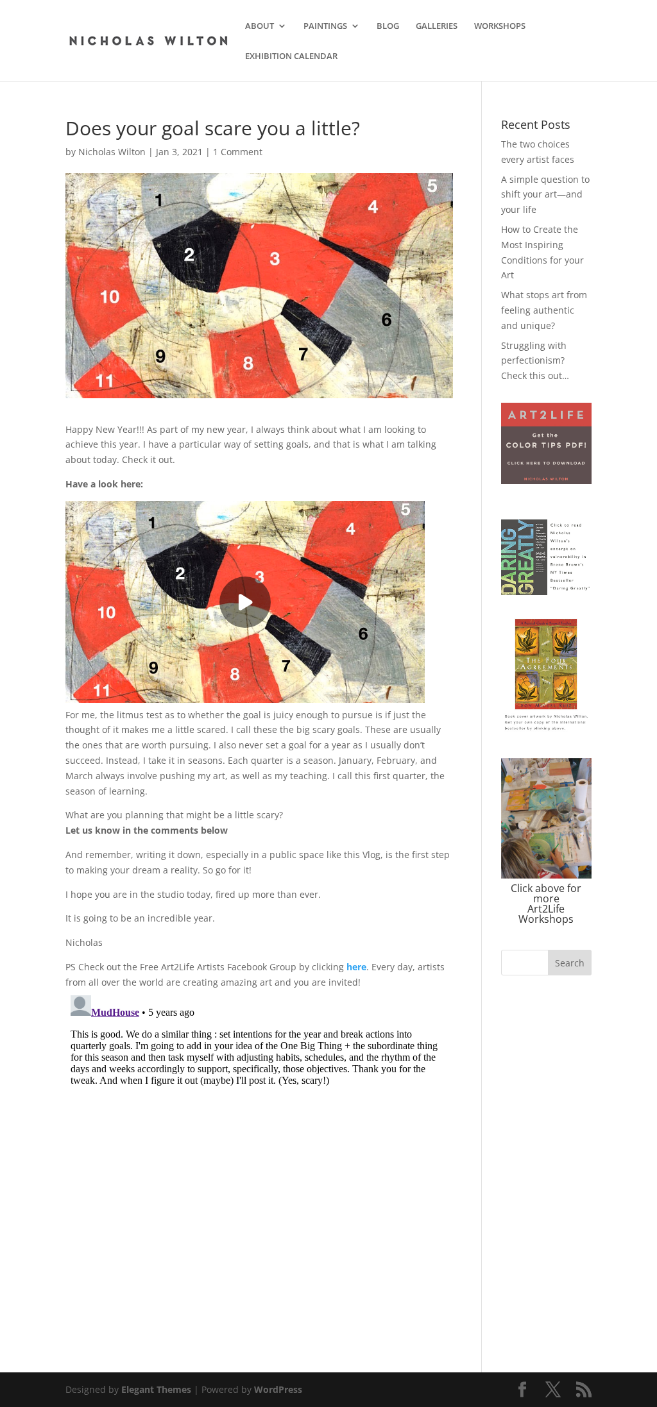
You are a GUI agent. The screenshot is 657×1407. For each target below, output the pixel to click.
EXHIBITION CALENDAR (291, 56)
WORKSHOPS (499, 26)
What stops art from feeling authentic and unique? (544, 310)
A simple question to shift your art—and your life (545, 194)
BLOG (388, 26)
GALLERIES (436, 26)
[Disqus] (258, 1150)
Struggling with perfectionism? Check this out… (535, 360)
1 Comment (237, 152)
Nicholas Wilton (112, 152)
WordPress (278, 1389)
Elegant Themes (156, 1389)
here (356, 967)
